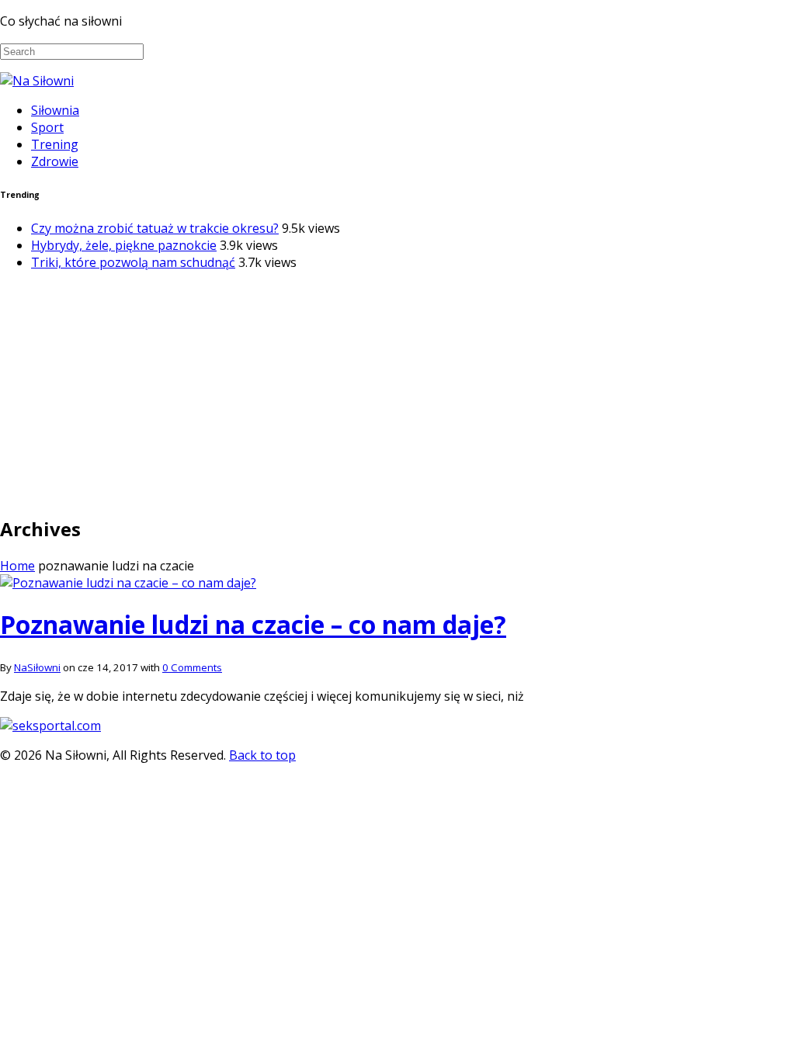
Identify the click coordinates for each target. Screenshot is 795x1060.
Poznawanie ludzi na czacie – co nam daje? (253, 624)
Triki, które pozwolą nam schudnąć (133, 262)
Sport (47, 127)
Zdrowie (54, 161)
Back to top (262, 755)
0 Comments (192, 667)
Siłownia (55, 110)
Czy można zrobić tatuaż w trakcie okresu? (155, 228)
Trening (54, 144)
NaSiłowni (37, 667)
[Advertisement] (397, 392)
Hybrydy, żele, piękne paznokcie (124, 245)
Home (17, 565)
